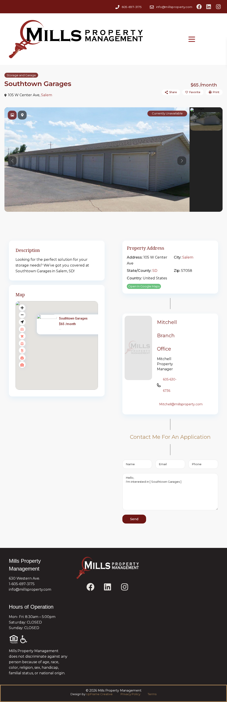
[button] (66, 348)
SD (154, 271)
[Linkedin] (208, 6)
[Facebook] (199, 6)
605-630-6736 (169, 385)
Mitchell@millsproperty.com (181, 404)
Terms (152, 694)
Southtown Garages (73, 318)
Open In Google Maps (144, 286)
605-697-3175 (132, 7)
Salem (46, 95)
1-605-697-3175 (22, 584)
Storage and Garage (21, 75)
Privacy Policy (131, 694)
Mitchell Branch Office (167, 335)
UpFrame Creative (99, 694)
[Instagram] (218, 6)
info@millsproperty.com (174, 7)
